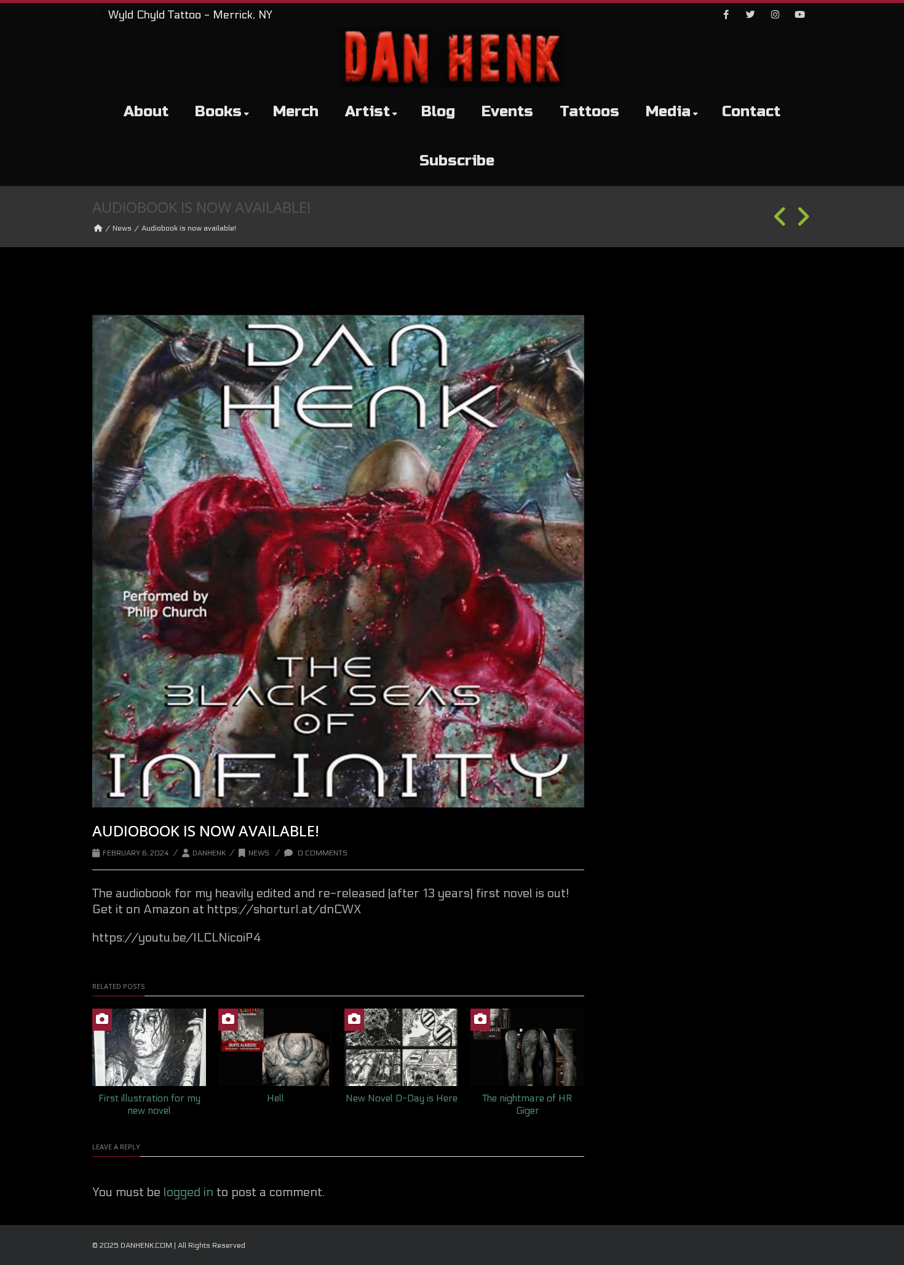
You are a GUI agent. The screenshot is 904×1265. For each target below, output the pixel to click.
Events (507, 112)
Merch (296, 112)
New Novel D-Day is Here (402, 1098)
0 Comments (321, 853)
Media (668, 112)
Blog (438, 112)
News (122, 228)
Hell (275, 1098)
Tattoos (589, 112)
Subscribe (456, 161)
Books (218, 112)
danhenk (209, 853)
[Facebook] (725, 15)
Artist (367, 112)
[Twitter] (750, 15)
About (146, 112)
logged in (188, 1192)
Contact (751, 112)
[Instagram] (775, 15)
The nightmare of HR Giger (527, 1104)
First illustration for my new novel (149, 1104)
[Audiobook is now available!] (338, 561)
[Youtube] (799, 15)
